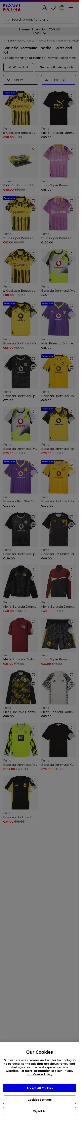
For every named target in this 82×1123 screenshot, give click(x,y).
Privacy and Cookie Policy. (50, 1072)
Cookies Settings (40, 1099)
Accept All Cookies (39, 1088)
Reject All (39, 1111)
